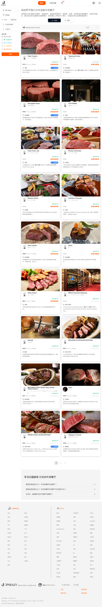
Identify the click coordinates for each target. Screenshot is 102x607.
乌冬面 (92, 537)
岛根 (25, 553)
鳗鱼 (91, 533)
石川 (25, 533)
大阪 (9, 517)
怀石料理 (75, 513)
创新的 (58, 545)
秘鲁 (74, 577)
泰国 (91, 573)
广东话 (58, 565)
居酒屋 (58, 517)
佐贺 (25, 549)
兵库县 (9, 533)
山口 (9, 561)
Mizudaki (59, 541)
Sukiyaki (92, 521)
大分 (25, 545)
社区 (62, 589)
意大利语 (92, 549)
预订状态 (67, 585)
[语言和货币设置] (94, 3)
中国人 (58, 549)
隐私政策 (84, 593)
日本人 (92, 513)
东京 (9, 513)
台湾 (74, 569)
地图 (68, 20)
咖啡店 (75, 557)
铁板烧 (58, 521)
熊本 (9, 541)
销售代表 (63, 593)
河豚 (58, 537)
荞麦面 (75, 537)
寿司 (58, 513)
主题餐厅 (59, 561)
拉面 (74, 541)
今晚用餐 (52, 3)
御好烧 (92, 541)
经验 (77, 585)
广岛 (25, 529)
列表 (55, 20)
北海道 (26, 517)
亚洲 (91, 545)
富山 (25, 557)
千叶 (9, 525)
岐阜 (9, 529)
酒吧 (58, 557)
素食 (91, 553)
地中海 (58, 573)
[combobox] (10, 10)
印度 (58, 569)
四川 (91, 565)
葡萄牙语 (92, 569)
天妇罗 (92, 517)
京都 (25, 513)
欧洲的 (58, 577)
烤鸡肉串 (92, 529)
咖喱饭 (75, 561)
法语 (74, 549)
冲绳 (9, 549)
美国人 (92, 557)
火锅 (74, 525)
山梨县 (26, 561)
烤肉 (74, 529)
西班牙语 (59, 553)
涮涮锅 (92, 525)
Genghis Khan (60, 529)
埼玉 (9, 553)
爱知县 (26, 521)
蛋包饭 (92, 561)
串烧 (58, 533)
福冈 (9, 521)
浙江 (74, 565)
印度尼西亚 (76, 573)
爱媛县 (26, 525)
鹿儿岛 (9, 537)
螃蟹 (58, 525)
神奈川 (26, 537)
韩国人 (92, 577)
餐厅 (42, 3)
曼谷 (9, 565)
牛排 (74, 521)
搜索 (10, 54)
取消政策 (84, 589)
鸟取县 (9, 557)
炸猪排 (75, 533)
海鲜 (74, 517)
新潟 (9, 545)
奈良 (25, 541)
